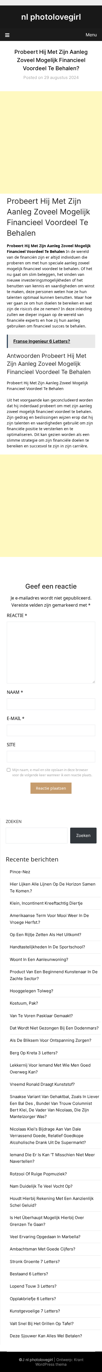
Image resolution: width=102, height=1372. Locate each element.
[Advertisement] (51, 142)
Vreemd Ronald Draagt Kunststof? (42, 1084)
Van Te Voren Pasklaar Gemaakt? (41, 1015)
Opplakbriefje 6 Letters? (33, 1298)
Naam (15, 692)
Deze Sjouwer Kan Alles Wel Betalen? (46, 1335)
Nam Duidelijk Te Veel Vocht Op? (41, 1186)
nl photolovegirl (51, 17)
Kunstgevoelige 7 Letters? (35, 1311)
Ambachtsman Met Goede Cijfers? (42, 1249)
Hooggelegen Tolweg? (31, 990)
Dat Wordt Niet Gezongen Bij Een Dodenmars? (54, 1028)
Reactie (17, 615)
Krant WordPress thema (59, 1362)
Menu (91, 34)
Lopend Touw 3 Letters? (33, 1286)
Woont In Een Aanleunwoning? (39, 959)
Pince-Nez (20, 871)
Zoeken (13, 821)
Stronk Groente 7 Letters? (35, 1261)
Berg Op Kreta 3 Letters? (34, 1052)
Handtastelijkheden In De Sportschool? (47, 946)
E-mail (15, 718)
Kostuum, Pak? (24, 1003)
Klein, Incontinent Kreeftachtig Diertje (46, 903)
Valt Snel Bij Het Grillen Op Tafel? (42, 1323)
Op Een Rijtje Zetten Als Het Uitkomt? (45, 934)
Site (11, 745)
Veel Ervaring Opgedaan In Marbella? (45, 1236)
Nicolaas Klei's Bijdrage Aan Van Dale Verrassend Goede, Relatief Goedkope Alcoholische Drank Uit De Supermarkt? (48, 1135)
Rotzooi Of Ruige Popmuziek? (38, 1173)
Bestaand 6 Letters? (29, 1273)
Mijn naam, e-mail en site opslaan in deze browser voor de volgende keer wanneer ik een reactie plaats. (52, 773)
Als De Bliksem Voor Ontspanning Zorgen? (50, 1040)
